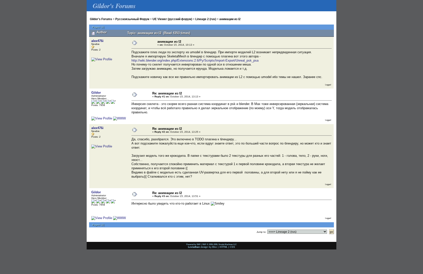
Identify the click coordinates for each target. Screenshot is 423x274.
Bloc (214, 247)
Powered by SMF (193, 244)
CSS (232, 247)
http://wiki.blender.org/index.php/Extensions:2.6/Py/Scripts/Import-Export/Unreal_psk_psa (194, 60)
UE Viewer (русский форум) (172, 19)
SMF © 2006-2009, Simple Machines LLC (219, 244)
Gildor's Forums (101, 19)
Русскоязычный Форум (132, 19)
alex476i (97, 41)
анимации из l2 (230, 19)
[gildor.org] (119, 118)
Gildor (96, 92)
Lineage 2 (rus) (205, 19)
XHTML (223, 247)
